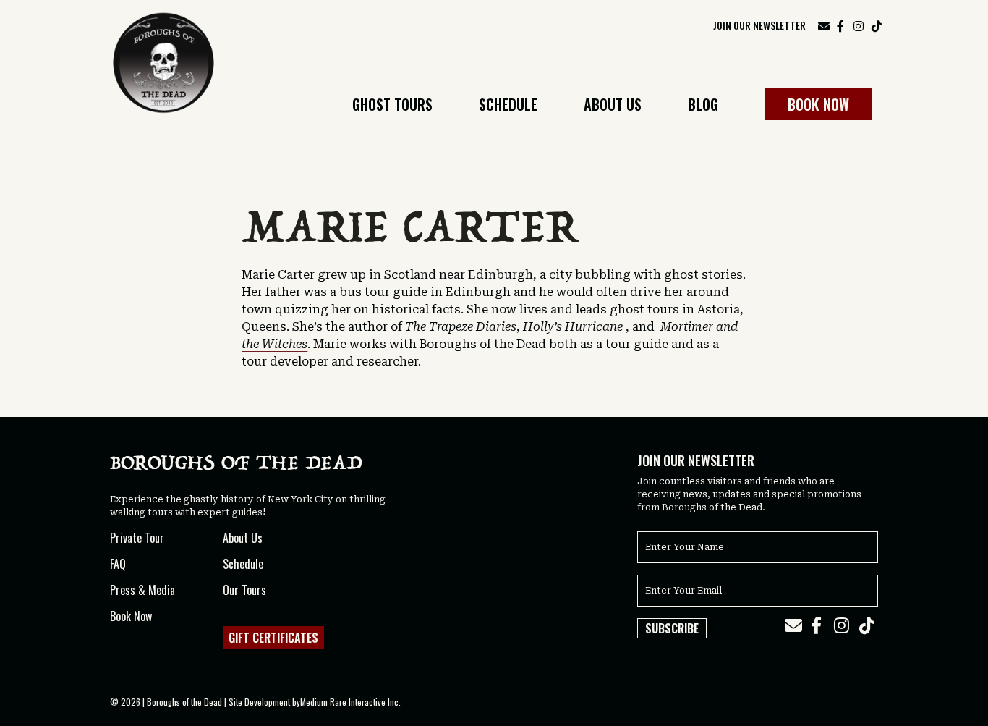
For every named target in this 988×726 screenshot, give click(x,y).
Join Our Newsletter (759, 25)
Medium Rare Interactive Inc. (350, 702)
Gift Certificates (273, 637)
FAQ (118, 564)
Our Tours (244, 590)
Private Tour (137, 537)
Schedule (508, 106)
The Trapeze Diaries (460, 327)
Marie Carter (278, 275)
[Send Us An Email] (824, 25)
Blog (703, 106)
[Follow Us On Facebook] (840, 24)
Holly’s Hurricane (573, 327)
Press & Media (142, 590)
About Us (613, 106)
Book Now (818, 104)
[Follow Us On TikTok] (876, 24)
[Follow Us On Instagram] (858, 24)
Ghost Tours (392, 106)
